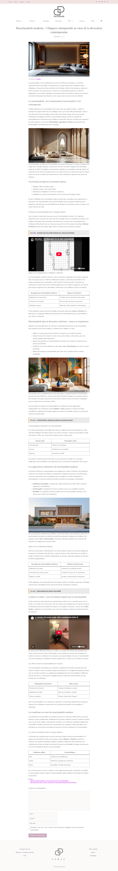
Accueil (10, 1)
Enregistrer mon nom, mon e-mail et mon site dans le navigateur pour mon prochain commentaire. (57, 829)
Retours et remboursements (25, 852)
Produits (18, 21)
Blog (16, 1)
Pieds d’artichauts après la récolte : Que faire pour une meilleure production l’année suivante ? (53, 782)
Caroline (63, 36)
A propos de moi (25, 849)
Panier (93, 852)
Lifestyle (32, 21)
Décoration (58, 21)
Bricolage (46, 21)
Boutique (93, 855)
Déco (31, 779)
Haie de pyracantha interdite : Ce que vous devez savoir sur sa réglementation (49, 780)
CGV (24, 855)
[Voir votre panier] (101, 21)
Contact (28, 1)
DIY (69, 21)
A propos (22, 1)
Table (92, 21)
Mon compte (93, 849)
